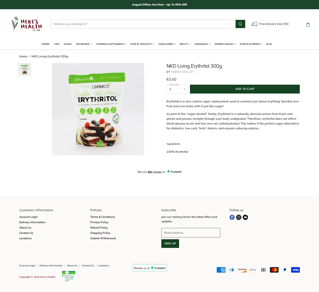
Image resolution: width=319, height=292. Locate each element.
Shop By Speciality (141, 44)
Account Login (28, 217)
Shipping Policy (100, 233)
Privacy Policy (99, 222)
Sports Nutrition (250, 44)
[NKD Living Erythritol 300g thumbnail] (25, 69)
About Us (25, 227)
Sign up (170, 243)
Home (23, 56)
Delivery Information (32, 222)
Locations (25, 238)
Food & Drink (166, 44)
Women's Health (224, 44)
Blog (269, 44)
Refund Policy (99, 227)
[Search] (240, 24)
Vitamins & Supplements (110, 44)
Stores (45, 44)
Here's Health (182, 72)
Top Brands (83, 44)
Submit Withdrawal (103, 238)
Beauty (184, 44)
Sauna (67, 44)
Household (201, 44)
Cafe (56, 44)
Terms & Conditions (102, 217)
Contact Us (26, 233)
